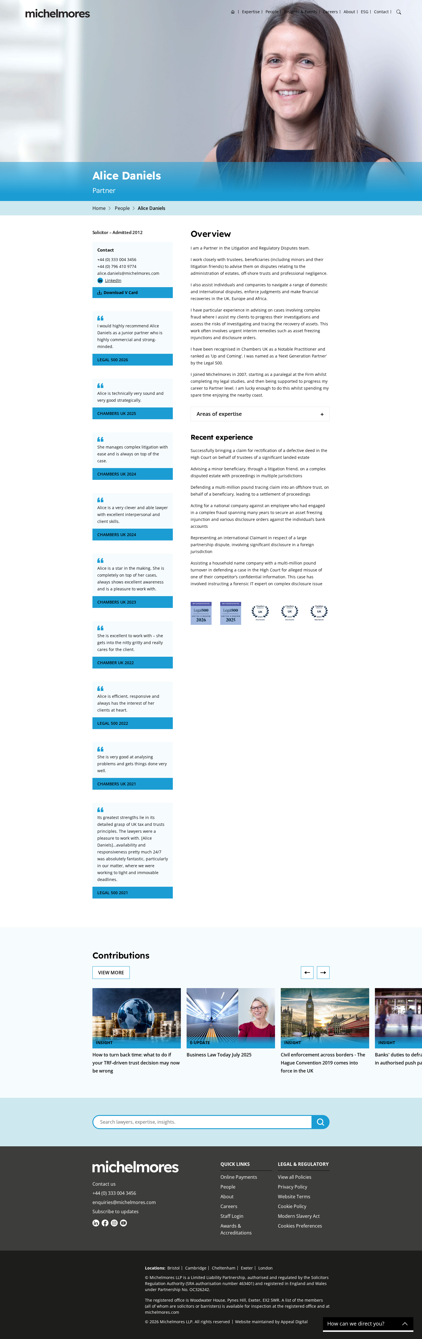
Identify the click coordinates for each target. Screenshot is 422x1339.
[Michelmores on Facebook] (105, 1223)
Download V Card (121, 292)
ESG (364, 11)
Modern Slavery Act (299, 1216)
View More (111, 972)
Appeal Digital (294, 1321)
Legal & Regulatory (303, 1164)
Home (233, 11)
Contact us (104, 1184)
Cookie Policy (292, 1206)
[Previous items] (307, 972)
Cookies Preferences (300, 1226)
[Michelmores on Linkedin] (95, 1223)
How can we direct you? (355, 1324)
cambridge (195, 1268)
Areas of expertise (219, 413)
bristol (173, 1268)
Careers (330, 11)
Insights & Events (300, 11)
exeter (247, 1268)
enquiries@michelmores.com (124, 1202)
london (265, 1268)
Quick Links (235, 1164)
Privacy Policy (292, 1187)
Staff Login (231, 1216)
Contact (381, 11)
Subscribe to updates (115, 1211)
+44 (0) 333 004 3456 (116, 259)
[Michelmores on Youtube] (123, 1223)
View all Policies (294, 1177)
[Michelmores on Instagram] (114, 1223)
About (349, 11)
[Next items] (323, 972)
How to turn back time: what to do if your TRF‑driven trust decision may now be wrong (136, 1063)
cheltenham (223, 1268)
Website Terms (294, 1196)
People (272, 11)
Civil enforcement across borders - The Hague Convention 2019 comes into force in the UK (323, 1063)
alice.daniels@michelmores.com (128, 273)
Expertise (251, 11)
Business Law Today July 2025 (219, 1055)
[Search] (398, 12)
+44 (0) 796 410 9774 (116, 266)
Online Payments (238, 1177)
